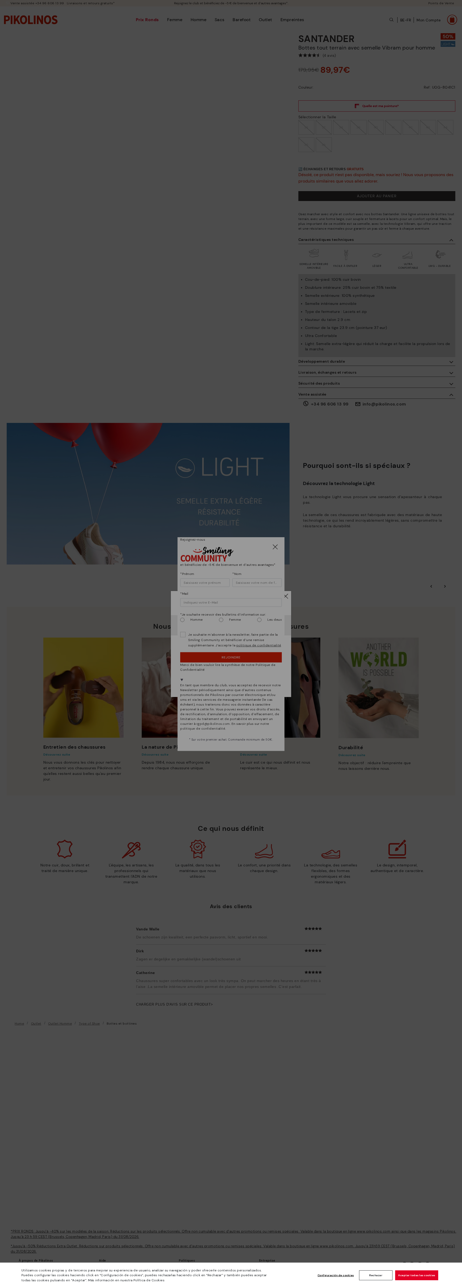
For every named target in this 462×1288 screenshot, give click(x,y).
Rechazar (375, 1275)
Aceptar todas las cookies (416, 1275)
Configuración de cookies (336, 1275)
